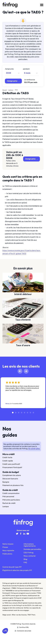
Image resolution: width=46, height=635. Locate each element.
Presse (5, 547)
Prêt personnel (8, 497)
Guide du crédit (10, 490)
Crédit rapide (7, 461)
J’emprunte (30, 159)
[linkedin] (24, 535)
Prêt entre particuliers (11, 500)
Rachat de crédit (8, 503)
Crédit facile (7, 458)
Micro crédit (8, 454)
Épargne (5, 482)
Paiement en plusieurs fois (12, 485)
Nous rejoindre (8, 551)
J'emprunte (12, 81)
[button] (5, 631)
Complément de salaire (11, 475)
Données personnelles (32, 549)
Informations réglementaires (30, 545)
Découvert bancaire (10, 479)
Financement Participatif (12, 468)
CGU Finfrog (28, 553)
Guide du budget (10, 472)
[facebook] (21, 535)
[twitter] (17, 535)
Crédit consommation (11, 493)
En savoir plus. (34, 449)
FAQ (25, 563)
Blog (25, 559)
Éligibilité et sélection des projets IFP (17, 570)
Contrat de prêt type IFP (12, 567)
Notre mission (7, 544)
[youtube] (28, 535)
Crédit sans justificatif (11, 464)
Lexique (5, 507)
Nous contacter (30, 556)
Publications (7, 554)
